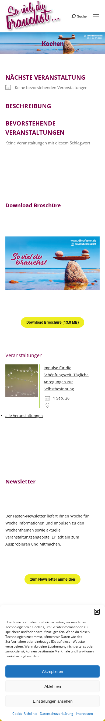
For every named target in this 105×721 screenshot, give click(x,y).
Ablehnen (52, 686)
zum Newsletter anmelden (52, 579)
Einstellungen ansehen (52, 701)
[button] (97, 611)
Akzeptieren (52, 671)
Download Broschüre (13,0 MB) (52, 322)
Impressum (84, 713)
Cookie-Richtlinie (24, 713)
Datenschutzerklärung (56, 713)
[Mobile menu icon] (96, 16)
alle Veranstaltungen (24, 415)
